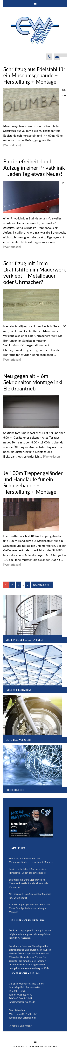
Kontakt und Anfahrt (21, 1026)
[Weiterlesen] (12, 145)
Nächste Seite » (42, 585)
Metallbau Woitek (35, 30)
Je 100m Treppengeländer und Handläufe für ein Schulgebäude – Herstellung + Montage (29, 908)
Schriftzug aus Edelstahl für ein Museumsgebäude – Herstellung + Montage (34, 76)
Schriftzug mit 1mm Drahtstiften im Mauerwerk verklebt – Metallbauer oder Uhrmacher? (29, 884)
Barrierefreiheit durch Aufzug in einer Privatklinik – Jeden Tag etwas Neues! (34, 168)
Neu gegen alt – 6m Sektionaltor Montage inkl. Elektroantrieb (33, 382)
